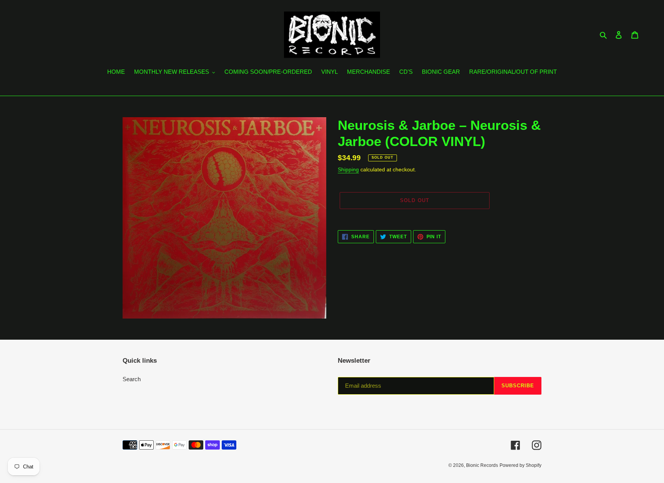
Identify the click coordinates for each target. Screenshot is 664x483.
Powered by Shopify (520, 465)
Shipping (348, 169)
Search (132, 379)
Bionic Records (482, 465)
